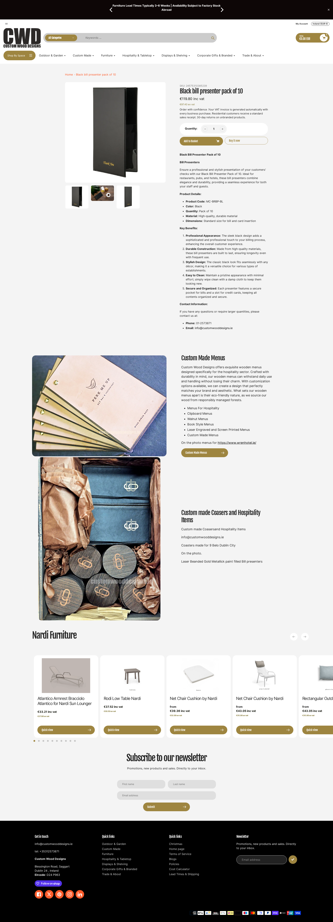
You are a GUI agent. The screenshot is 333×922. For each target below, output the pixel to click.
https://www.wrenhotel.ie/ (237, 443)
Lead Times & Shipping (184, 874)
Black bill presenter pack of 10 (96, 74)
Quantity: (191, 128)
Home (69, 74)
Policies (174, 864)
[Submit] (293, 859)
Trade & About (111, 874)
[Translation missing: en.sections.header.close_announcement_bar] (328, 9)
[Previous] (111, 10)
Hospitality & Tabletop (116, 859)
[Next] (221, 10)
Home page (176, 849)
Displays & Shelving (115, 864)
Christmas (175, 844)
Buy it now (234, 140)
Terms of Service (180, 854)
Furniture (107, 854)
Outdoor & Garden (114, 844)
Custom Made (111, 849)
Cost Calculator (179, 869)
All (6, 23)
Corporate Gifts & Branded (119, 869)
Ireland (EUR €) (320, 23)
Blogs (172, 859)
